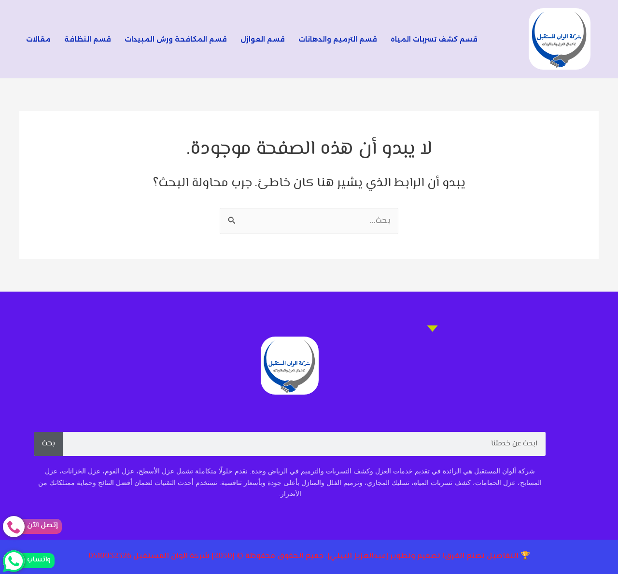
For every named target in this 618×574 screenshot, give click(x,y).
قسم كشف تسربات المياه (434, 39)
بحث (48, 444)
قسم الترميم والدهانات (337, 39)
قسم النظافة (87, 39)
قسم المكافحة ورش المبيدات (176, 39)
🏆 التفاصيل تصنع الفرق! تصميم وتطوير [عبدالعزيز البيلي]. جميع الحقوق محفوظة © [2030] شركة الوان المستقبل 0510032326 (309, 556)
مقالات (38, 39)
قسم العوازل (262, 39)
